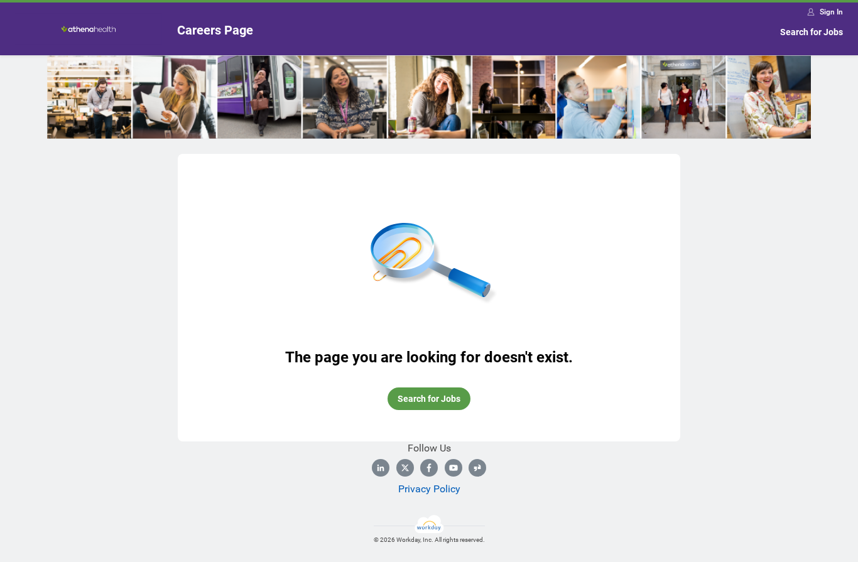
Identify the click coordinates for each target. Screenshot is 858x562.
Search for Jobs (811, 32)
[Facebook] (429, 468)
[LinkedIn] (380, 468)
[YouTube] (453, 468)
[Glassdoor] (477, 468)
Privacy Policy (429, 489)
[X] (405, 468)
